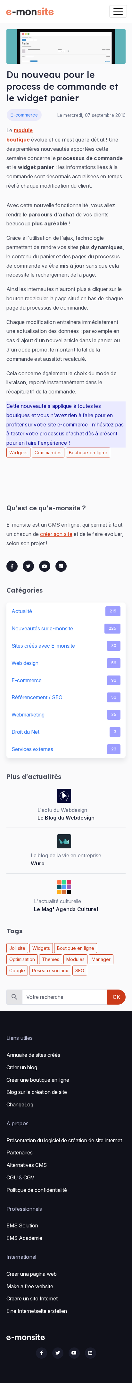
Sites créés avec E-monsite (64, 646)
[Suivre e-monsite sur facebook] (41, 1353)
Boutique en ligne (88, 452)
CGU (12, 1177)
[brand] (31, 11)
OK (116, 997)
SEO (79, 970)
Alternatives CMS (26, 1165)
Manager (101, 959)
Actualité (64, 611)
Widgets (18, 452)
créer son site (56, 534)
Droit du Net (64, 732)
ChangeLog (19, 1104)
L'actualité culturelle (57, 901)
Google (17, 970)
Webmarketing (64, 714)
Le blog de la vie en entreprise (66, 855)
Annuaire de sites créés (33, 1055)
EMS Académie (24, 1238)
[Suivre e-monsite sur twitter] (57, 1353)
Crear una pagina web (31, 1274)
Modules (75, 959)
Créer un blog (21, 1067)
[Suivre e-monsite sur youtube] (74, 1353)
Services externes (64, 749)
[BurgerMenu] (118, 11)
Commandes (48, 452)
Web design (64, 663)
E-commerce (24, 114)
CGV (28, 1177)
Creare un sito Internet (32, 1298)
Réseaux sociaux (50, 970)
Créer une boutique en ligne (37, 1080)
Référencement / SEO (64, 697)
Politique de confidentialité (36, 1190)
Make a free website (29, 1286)
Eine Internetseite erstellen (36, 1311)
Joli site (17, 948)
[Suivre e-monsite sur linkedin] (90, 1353)
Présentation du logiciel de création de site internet (64, 1140)
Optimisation (22, 959)
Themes (50, 959)
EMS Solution (22, 1225)
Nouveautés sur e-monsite (64, 628)
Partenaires (19, 1152)
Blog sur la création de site (36, 1092)
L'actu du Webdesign (62, 810)
